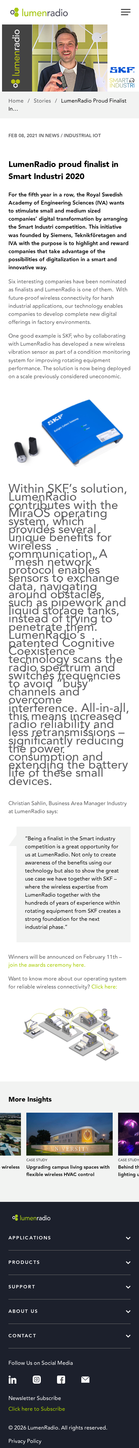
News (52, 136)
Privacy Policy (24, 1441)
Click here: (104, 987)
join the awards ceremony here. (46, 965)
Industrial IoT (82, 136)
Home (16, 101)
